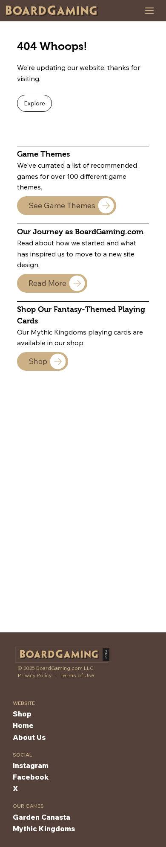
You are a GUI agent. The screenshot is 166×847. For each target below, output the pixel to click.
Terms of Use (77, 675)
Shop (22, 713)
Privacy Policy (35, 675)
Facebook (31, 776)
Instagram (31, 765)
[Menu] (149, 10)
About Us (29, 737)
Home (23, 725)
